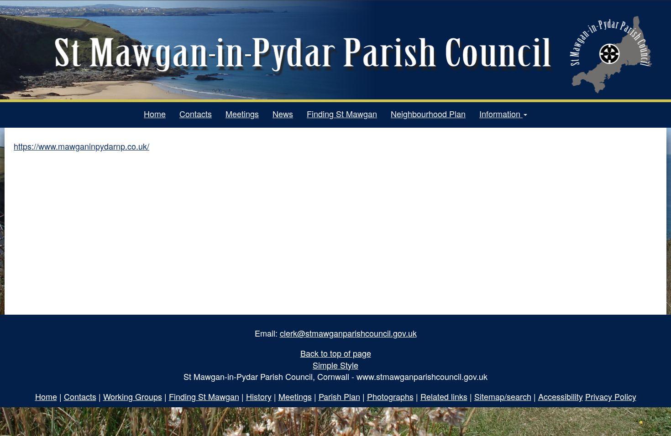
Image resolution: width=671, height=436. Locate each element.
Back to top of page (335, 353)
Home (155, 113)
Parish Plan (339, 396)
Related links (443, 396)
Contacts (195, 113)
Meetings (242, 113)
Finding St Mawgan (342, 113)
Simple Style (335, 365)
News (283, 113)
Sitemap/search (502, 396)
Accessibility (560, 396)
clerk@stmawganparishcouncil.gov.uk (348, 333)
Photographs (390, 396)
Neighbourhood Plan (428, 113)
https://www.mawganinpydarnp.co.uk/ (81, 146)
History (259, 396)
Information (501, 113)
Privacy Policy (610, 396)
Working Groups (132, 396)
